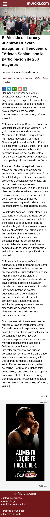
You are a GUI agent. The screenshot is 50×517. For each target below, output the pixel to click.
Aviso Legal (9, 501)
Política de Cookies (13, 510)
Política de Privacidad (15, 504)
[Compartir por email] (20, 89)
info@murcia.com (12, 498)
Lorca (44, 396)
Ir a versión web (12, 514)
